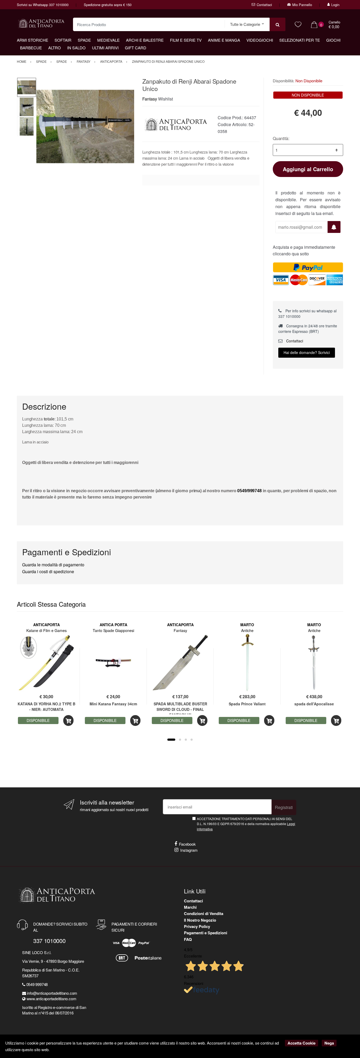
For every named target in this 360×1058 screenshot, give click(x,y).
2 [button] (180, 740)
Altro (54, 47)
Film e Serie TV (186, 40)
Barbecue (31, 47)
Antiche (247, 630)
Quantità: (281, 138)
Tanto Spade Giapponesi (113, 630)
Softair (63, 40)
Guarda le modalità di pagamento (53, 565)
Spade (84, 40)
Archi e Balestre (145, 40)
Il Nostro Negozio (200, 920)
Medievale (108, 40)
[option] (85, 126)
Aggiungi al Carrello (308, 169)
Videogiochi (259, 40)
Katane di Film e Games (46, 630)
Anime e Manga (224, 40)
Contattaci (264, 4)
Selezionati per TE (299, 40)
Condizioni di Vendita (203, 913)
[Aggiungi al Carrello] (68, 720)
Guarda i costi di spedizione (48, 571)
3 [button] (186, 740)
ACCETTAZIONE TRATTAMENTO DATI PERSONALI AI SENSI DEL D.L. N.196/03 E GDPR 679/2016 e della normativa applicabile (246, 823)
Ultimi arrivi (105, 47)
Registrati (284, 807)
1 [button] (171, 740)
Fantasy (149, 99)
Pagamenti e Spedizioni (205, 933)
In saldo (76, 47)
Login (335, 4)
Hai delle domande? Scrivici (307, 352)
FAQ (188, 939)
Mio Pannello (302, 4)
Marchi (190, 907)
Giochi (333, 40)
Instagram (189, 850)
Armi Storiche (32, 40)
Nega (329, 1043)
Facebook (187, 844)
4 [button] (192, 740)
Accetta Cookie (301, 1043)
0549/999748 (249, 491)
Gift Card (135, 47)
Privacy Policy (197, 926)
